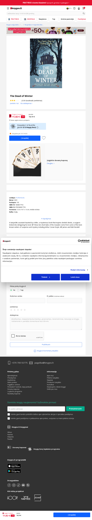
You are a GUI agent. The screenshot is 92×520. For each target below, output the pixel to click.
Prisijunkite (21, 125)
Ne (14, 290)
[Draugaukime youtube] (23, 486)
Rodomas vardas (16, 296)
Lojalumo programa (14, 391)
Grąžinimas (11, 380)
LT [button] (70, 8)
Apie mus (50, 375)
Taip (21, 290)
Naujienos (42, 19)
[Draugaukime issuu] (28, 486)
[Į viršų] (87, 504)
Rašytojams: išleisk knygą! (56, 387)
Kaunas (10, 434)
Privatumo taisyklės (54, 382)
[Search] (83, 13)
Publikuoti (46, 344)
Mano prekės (12, 382)
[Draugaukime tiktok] (19, 486)
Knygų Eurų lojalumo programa (47, 449)
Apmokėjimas (12, 375)
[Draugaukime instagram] (14, 486)
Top (53, 19)
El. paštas (50, 296)
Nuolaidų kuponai (13, 394)
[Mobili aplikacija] (14, 471)
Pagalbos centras (13, 385)
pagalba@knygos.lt (44, 362)
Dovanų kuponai (13, 389)
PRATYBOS (15, 19)
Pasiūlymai (82, 19)
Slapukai (50, 380)
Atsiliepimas (14, 315)
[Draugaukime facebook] (9, 486)
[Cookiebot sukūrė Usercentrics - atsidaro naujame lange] (79, 241)
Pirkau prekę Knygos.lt (18, 286)
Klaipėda (10, 437)
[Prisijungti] (79, 8)
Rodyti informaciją (78, 270)
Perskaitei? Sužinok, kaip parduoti (19, 387)
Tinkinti (44, 277)
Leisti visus (75, 277)
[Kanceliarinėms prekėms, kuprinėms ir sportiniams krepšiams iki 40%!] (46, 30)
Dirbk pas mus (52, 389)
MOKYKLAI (31, 19)
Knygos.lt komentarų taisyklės (47, 351)
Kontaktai (50, 385)
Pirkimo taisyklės (53, 378)
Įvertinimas (14, 307)
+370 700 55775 (20, 362)
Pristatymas (11, 378)
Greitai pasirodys (67, 19)
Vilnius (9, 432)
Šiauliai (9, 439)
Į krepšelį (72, 515)
